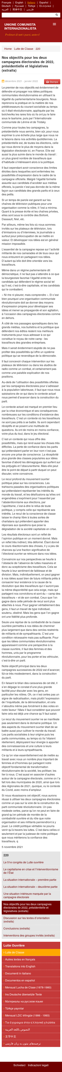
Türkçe (31, 6)
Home (8, 49)
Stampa (53, 81)
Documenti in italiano (17, 973)
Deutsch (6, 6)
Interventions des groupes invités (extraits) (29, 935)
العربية (5, 9)
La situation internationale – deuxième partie (30, 887)
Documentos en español (19, 980)
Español (43, 2)
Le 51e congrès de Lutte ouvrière (23, 862)
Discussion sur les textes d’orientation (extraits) (26, 919)
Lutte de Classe (23, 49)
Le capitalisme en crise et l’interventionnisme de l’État (30, 871)
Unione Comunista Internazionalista (20, 26)
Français (6, 2)
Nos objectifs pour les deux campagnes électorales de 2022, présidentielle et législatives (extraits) (27, 907)
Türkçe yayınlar (14, 1008)
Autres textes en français (19, 959)
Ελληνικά (45, 6)
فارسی (30, 9)
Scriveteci (19, 1065)
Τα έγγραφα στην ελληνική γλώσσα (29, 1022)
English (19, 2)
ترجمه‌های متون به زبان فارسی (22, 1043)
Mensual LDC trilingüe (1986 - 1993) (27, 1015)
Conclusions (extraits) (16, 928)
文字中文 (10, 1036)
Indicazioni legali (38, 1065)
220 (38, 49)
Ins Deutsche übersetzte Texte (23, 994)
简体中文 (17, 9)
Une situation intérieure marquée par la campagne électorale (27, 895)
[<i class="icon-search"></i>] (56, 15)
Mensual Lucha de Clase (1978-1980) (27, 987)
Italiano (31, 2)
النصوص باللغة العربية (17, 1029)
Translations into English (19, 966)
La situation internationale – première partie (29, 880)
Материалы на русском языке (23, 1001)
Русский (19, 6)
